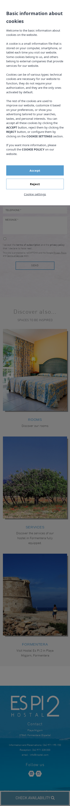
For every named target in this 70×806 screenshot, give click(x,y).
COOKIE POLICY (33, 149)
